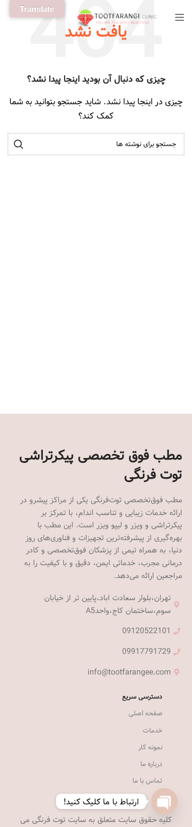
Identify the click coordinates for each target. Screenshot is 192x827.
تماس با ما (147, 781)
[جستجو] (18, 144)
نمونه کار (150, 747)
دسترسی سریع (142, 697)
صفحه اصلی (145, 713)
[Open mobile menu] (180, 17)
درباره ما (151, 764)
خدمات (152, 730)
